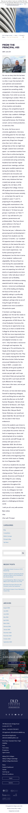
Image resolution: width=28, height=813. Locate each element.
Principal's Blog (7, 539)
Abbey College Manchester (10, 761)
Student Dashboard (7, 767)
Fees (3, 745)
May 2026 (6, 617)
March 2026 (6, 623)
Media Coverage (8, 536)
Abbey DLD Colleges (8, 756)
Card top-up (5, 772)
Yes (20, 4)
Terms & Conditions (7, 774)
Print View (5, 741)
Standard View (13, 741)
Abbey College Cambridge (10, 759)
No (22, 4)
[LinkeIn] (18, 715)
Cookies (19, 808)
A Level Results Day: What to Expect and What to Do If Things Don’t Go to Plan (14, 580)
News (4, 765)
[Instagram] (12, 715)
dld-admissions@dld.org (18, 732)
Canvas (4, 769)
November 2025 (8, 636)
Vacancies (11, 782)
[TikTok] (21, 715)
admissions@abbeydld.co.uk (10, 738)
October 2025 (7, 639)
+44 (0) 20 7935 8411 (13, 729)
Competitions (7, 533)
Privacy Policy (14, 808)
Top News (6, 542)
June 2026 (6, 614)
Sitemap (8, 808)
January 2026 (7, 629)
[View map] (14, 682)
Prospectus (5, 750)
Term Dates (5, 748)
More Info (14, 662)
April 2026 (6, 620)
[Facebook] (9, 715)
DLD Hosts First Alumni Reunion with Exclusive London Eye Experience (13, 585)
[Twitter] (6, 715)
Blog (5, 530)
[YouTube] (15, 715)
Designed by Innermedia (14, 811)
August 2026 (7, 608)
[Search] (22, 553)
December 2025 (8, 632)
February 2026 (7, 626)
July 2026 (6, 611)
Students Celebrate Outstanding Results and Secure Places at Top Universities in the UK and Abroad (13, 575)
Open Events (6, 752)
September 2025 (8, 642)
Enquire (10, 778)
